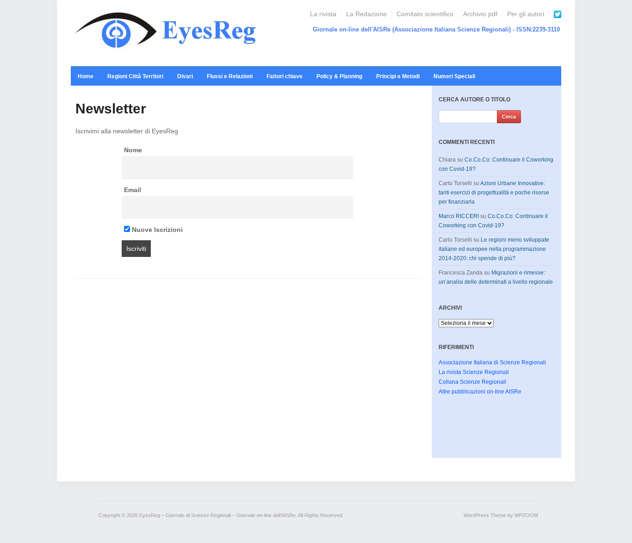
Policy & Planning (339, 76)
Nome (133, 150)
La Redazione (366, 14)
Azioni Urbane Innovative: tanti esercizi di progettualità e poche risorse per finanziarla (494, 192)
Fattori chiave (284, 76)
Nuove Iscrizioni (156, 229)
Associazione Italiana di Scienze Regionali (492, 362)
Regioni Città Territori (135, 76)
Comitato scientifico (425, 14)
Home (85, 76)
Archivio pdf (480, 14)
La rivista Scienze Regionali (474, 372)
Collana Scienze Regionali (472, 382)
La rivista (323, 14)
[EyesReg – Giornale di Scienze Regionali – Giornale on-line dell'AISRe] (168, 32)
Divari (185, 76)
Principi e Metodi (398, 76)
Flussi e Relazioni (230, 76)
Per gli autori (525, 14)
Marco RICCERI (459, 216)
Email (132, 189)
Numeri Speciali (454, 76)
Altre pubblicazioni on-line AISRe (480, 391)
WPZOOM (526, 515)
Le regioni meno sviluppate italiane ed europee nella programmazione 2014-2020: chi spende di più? (494, 249)
